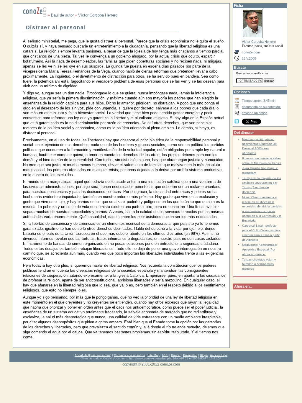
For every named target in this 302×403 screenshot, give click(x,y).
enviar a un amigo (254, 113)
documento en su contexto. (261, 107)
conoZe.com (251, 52)
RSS (165, 355)
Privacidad (190, 355)
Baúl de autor (62, 15)
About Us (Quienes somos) (93, 355)
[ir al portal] (35, 15)
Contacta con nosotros (129, 355)
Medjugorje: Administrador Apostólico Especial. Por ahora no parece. (259, 249)
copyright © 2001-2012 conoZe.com (151, 364)
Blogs (204, 355)
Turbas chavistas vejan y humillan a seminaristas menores (259, 264)
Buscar (175, 355)
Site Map (153, 355)
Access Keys (218, 355)
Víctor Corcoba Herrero (97, 15)
